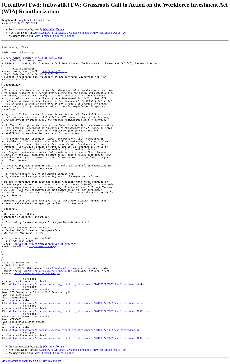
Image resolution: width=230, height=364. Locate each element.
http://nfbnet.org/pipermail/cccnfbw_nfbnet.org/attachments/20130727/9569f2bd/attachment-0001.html (80, 311)
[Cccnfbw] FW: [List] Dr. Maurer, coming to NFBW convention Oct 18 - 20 (82, 32)
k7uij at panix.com (49, 58)
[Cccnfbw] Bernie (53, 29)
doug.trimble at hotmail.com (34, 20)
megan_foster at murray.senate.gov (48, 270)
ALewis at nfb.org (54, 71)
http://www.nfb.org (42, 246)
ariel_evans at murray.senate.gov (37, 273)
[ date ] (38, 35)
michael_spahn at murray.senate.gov (67, 268)
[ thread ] (47, 35)
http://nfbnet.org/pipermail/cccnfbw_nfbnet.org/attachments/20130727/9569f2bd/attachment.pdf (75, 303)
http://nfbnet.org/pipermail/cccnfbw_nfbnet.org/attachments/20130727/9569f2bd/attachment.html (76, 284)
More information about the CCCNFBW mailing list (31, 360)
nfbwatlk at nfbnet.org (26, 60)
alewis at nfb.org (26, 243)
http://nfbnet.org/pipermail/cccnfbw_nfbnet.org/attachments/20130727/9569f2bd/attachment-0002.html (80, 338)
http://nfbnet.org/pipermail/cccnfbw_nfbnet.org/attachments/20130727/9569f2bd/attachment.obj (75, 330)
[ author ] (70, 35)
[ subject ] (58, 35)
